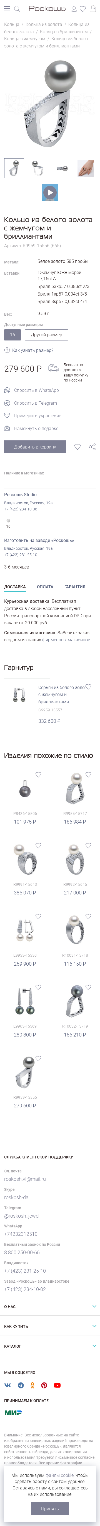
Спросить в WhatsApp (36, 390)
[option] (50, 104)
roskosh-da (16, 1197)
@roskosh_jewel (21, 1216)
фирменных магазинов (66, 639)
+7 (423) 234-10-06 (20, 509)
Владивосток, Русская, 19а (28, 503)
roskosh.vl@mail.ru (25, 1179)
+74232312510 (21, 1234)
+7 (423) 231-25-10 (20, 555)
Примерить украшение (37, 415)
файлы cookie (60, 1475)
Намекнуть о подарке (36, 428)
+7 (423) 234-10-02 (25, 1289)
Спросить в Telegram (35, 403)
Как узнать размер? (32, 350)
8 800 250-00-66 (22, 1252)
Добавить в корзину (35, 447)
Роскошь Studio (20, 494)
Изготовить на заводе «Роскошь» (39, 540)
